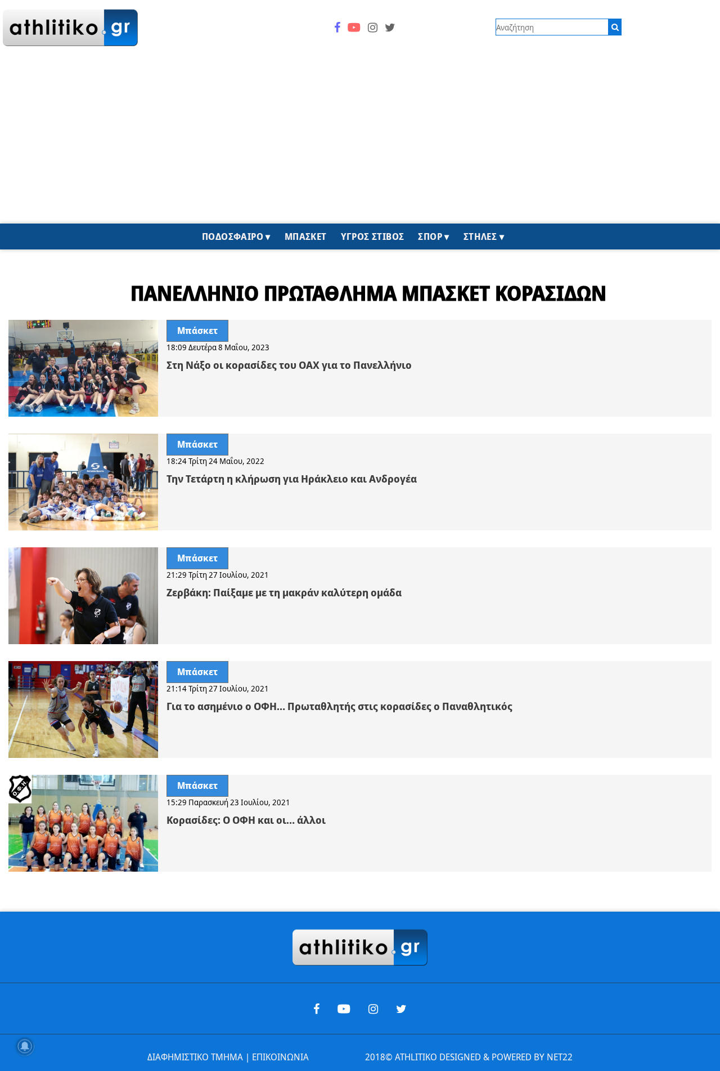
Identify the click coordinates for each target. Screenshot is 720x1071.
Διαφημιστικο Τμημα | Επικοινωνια (228, 1057)
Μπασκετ (306, 236)
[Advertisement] (360, 139)
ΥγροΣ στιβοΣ (372, 236)
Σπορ (430, 236)
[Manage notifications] (25, 1046)
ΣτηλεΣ (480, 236)
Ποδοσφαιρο (232, 236)
